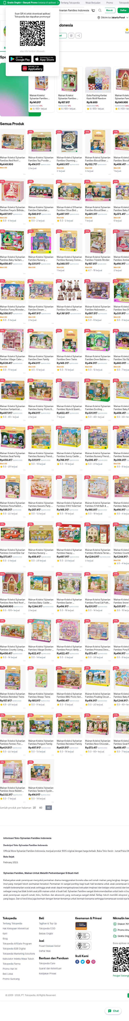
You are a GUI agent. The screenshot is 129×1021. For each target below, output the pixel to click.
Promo (109, 3)
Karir (5, 933)
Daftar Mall (45, 951)
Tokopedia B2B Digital (14, 948)
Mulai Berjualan (93, 3)
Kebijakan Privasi (47, 973)
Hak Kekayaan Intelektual (16, 928)
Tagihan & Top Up (48, 923)
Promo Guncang (11, 979)
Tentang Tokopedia (70, 3)
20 (34, 807)
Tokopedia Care (47, 963)
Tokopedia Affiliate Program (17, 943)
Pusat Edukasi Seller (50, 946)
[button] (113, 17)
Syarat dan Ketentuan (50, 968)
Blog (5, 938)
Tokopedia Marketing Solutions (19, 953)
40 (40, 807)
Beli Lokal (8, 973)
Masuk (109, 10)
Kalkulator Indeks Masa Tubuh (18, 958)
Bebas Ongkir (46, 933)
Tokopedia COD (47, 928)
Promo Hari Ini (10, 968)
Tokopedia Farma (11, 963)
